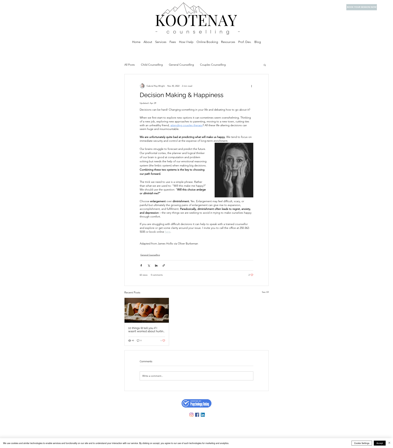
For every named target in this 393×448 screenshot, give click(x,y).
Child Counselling (152, 64)
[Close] (389, 443)
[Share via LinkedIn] (156, 265)
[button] (161, 41)
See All (265, 292)
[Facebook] (197, 415)
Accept (379, 443)
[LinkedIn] (203, 415)
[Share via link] (163, 265)
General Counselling (181, 64)
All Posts (129, 64)
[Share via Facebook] (141, 265)
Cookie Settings (361, 443)
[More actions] (251, 86)
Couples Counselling (213, 64)
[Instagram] (191, 415)
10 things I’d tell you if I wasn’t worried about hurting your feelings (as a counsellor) (146, 329)
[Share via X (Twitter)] (148, 265)
